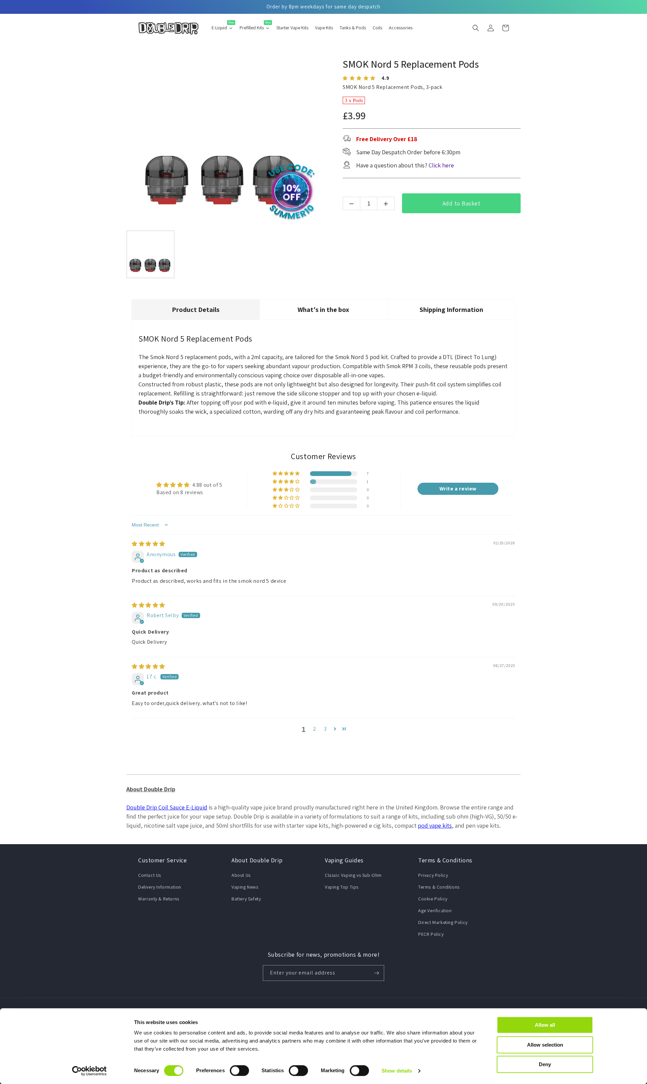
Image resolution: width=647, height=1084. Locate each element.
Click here (441, 165)
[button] (475, 28)
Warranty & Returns (158, 899)
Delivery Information (159, 887)
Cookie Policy (433, 899)
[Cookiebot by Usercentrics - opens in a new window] (89, 1071)
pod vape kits (435, 825)
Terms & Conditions (439, 887)
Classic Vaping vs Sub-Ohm (353, 875)
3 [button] (325, 728)
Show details (396, 1071)
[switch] (239, 1070)
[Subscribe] (376, 973)
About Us (241, 875)
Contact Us (149, 875)
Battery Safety (246, 899)
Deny (545, 1064)
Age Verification (435, 910)
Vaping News (245, 887)
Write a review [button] (457, 488)
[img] (148, 543)
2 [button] (314, 728)
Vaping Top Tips (342, 887)
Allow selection (545, 1045)
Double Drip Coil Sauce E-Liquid (166, 807)
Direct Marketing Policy (443, 922)
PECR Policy (431, 934)
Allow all (545, 1025)
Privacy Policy (433, 875)
